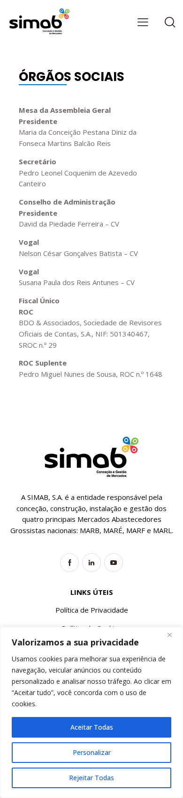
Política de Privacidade (91, 610)
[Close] (173, 634)
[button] (142, 22)
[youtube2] (113, 562)
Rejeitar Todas (91, 777)
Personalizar (92, 752)
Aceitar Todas (91, 727)
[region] (91, 712)
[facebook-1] (69, 562)
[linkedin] (91, 562)
